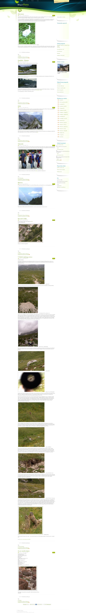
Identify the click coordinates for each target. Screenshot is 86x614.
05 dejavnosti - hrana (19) (63, 122)
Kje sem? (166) (22, 218)
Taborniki (20, 144)
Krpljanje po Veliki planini (60, 55)
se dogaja (19, 252)
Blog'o (23, 4)
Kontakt (32, 0)
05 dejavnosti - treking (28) (63, 130)
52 (34, 604)
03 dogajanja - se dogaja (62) (63, 112)
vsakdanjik (19, 55)
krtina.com (60, 187)
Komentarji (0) (23, 103)
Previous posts (49, 604)
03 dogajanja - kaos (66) (62, 110)
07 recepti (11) (61, 134)
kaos (18, 101)
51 (33, 604)
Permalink (19, 103)
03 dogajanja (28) (61, 108)
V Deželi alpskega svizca (25, 257)
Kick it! (21, 102)
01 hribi (19, 139)
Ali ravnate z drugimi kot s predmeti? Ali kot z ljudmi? (63, 45)
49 (30, 604)
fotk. (37, 132)
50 (31, 604)
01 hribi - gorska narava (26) (63, 102)
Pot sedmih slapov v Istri (60, 49)
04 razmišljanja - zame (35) (63, 118)
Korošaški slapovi (59, 51)
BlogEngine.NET (22, 611)
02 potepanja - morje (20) (62, 106)
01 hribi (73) (61, 100)
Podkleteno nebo (59, 171)
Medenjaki (58, 53)
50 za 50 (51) (61, 136)
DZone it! (24, 102)
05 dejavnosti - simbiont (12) (63, 126)
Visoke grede (59, 83)
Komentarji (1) (23, 602)
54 (37, 604)
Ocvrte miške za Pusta (60, 144)
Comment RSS (58, 160)
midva (36, 170)
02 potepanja (21, 178)
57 (41, 604)
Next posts (24, 604)
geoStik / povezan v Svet (60, 167)
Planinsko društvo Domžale (61, 169)
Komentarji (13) (23, 254)
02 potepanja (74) (61, 104)
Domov (22, 0)
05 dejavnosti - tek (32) (62, 128)
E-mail (19, 102)
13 (53, 219)
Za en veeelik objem (23, 551)
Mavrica (20, 182)
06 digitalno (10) (61, 132)
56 (40, 604)
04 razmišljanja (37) (62, 116)
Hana (60, 185)
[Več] (58, 153)
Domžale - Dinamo (23, 60)
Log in (38, 0)
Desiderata (58, 47)
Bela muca (21, 14)
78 (45, 604)
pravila (32, 221)
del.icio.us (27, 102)
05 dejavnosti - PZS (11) (62, 124)
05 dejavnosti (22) (61, 120)
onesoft (33, 612)
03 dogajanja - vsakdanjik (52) (63, 114)
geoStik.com (63, 187)
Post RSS (27, 103)
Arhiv (27, 0)
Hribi (19, 106)
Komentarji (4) (23, 141)
